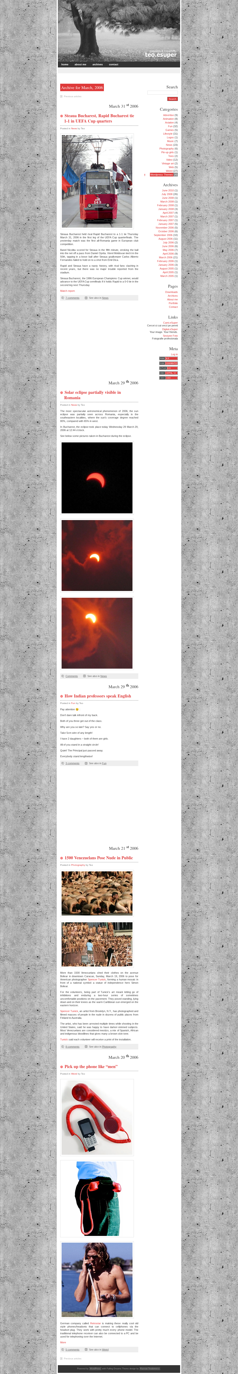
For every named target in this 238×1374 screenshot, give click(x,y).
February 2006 (165, 261)
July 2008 (167, 194)
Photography (78, 865)
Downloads (171, 292)
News (74, 128)
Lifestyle (167, 133)
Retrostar (95, 1323)
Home (64, 64)
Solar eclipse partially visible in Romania (92, 395)
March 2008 (167, 201)
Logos (170, 137)
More (63, 1342)
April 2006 (168, 253)
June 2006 (168, 246)
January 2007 (166, 223)
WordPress (95, 1368)
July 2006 (168, 242)
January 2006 (166, 264)
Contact (113, 64)
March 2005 (167, 276)
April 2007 (168, 212)
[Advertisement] (113, 70)
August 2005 (167, 268)
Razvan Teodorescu (149, 1368)
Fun (73, 703)
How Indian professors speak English (98, 696)
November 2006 (165, 227)
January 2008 (166, 209)
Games (169, 130)
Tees (171, 156)
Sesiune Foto (170, 335)
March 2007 (167, 216)
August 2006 (166, 238)
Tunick (64, 1039)
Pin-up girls (167, 152)
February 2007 (165, 220)
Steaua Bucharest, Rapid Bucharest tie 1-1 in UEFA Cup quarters (99, 118)
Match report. (67, 290)
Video (169, 159)
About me (80, 64)
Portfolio (173, 303)
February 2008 (165, 205)
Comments (72, 676)
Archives (98, 64)
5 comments (72, 1349)
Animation (168, 118)
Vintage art (168, 163)
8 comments (72, 1046)
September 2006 (163, 235)
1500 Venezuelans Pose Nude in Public (99, 858)
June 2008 (168, 197)
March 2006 (165, 257)
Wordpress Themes (161, 174)
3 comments (72, 763)
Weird (74, 1073)
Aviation (169, 122)
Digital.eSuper (170, 329)
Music (170, 141)
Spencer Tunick (97, 979)
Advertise (168, 115)
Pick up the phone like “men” (91, 1066)
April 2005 (168, 272)
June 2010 (168, 190)
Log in (174, 354)
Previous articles (72, 96)
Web (171, 167)
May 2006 (168, 250)
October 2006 (166, 231)
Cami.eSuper (170, 322)
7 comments (72, 297)
